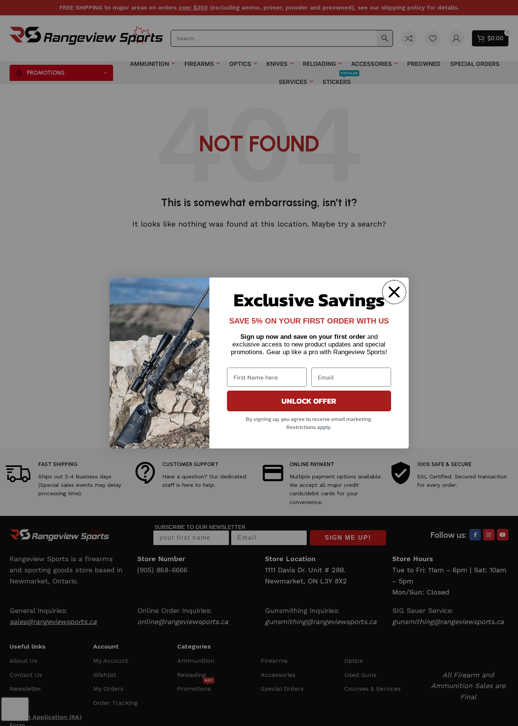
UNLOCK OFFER (308, 401)
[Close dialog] (394, 292)
